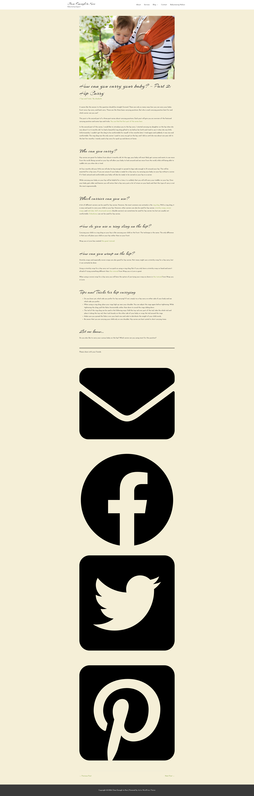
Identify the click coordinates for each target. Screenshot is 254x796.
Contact (164, 5)
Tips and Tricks (85, 99)
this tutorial (114, 271)
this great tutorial (108, 241)
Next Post (169, 776)
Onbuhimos (93, 214)
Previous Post (85, 776)
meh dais (91, 211)
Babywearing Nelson (177, 5)
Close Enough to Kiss (81, 3)
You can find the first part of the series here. (127, 121)
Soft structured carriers (103, 211)
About (138, 5)
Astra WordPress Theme (146, 790)
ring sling (156, 205)
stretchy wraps (160, 208)
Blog (154, 5)
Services (147, 5)
